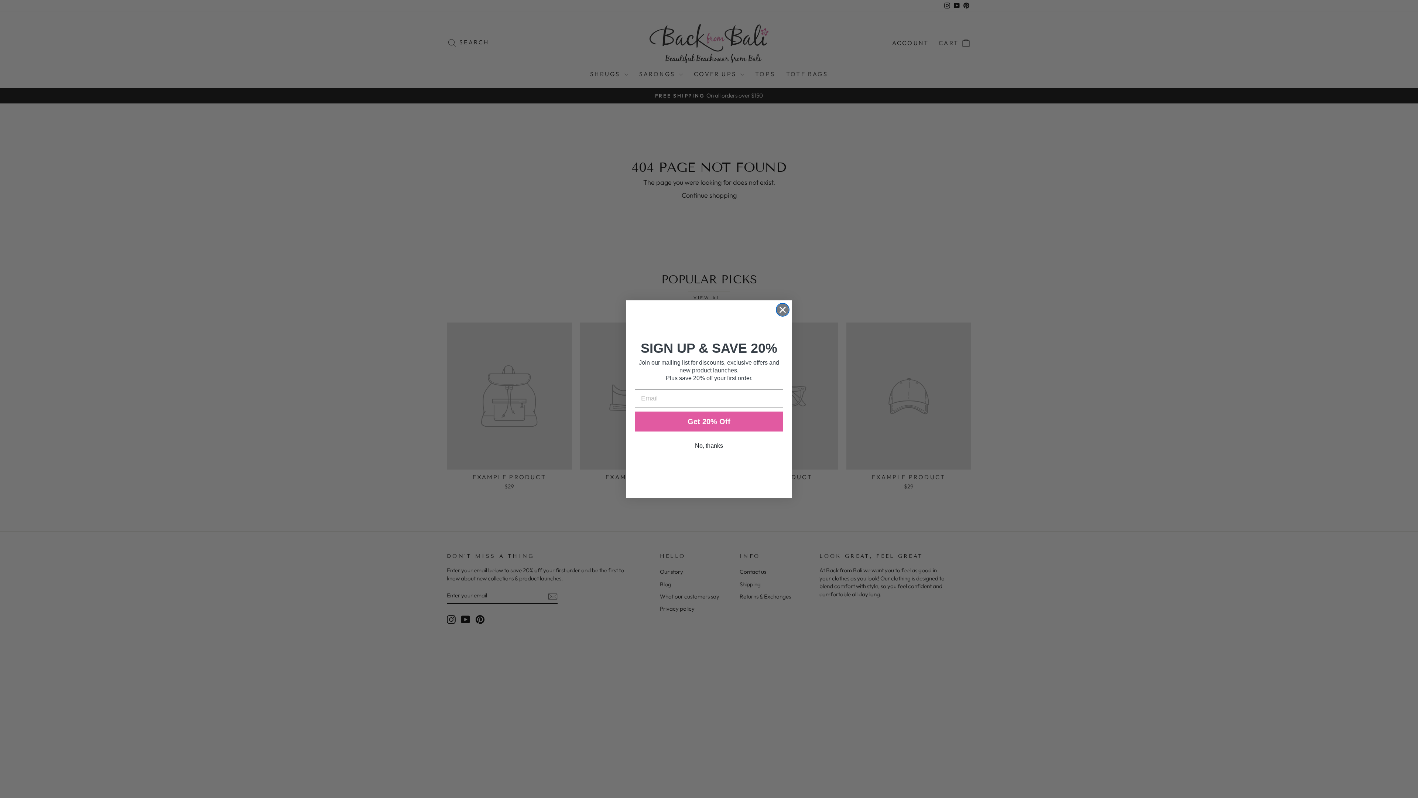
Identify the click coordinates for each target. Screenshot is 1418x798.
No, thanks (709, 446)
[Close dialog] (782, 309)
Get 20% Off (709, 421)
